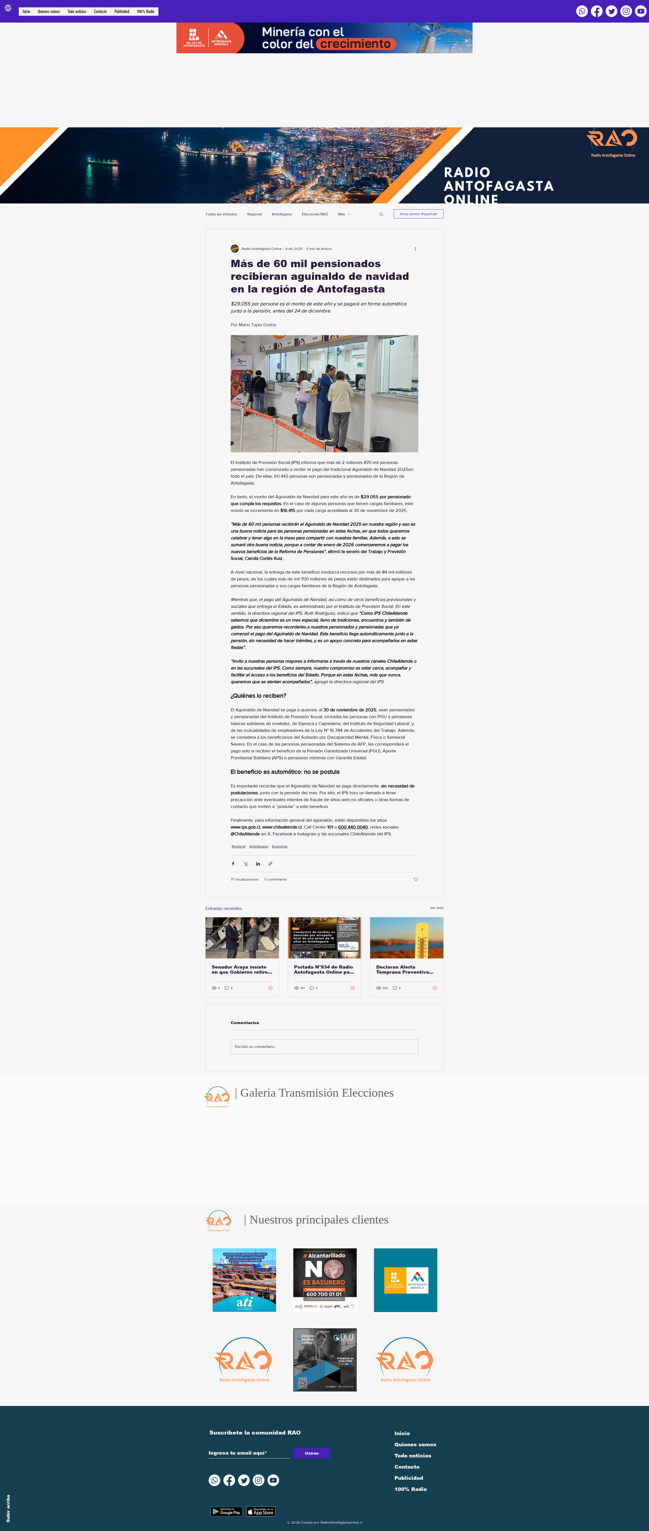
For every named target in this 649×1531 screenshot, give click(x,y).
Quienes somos (415, 1444)
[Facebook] (597, 11)
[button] (381, 214)
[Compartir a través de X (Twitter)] (245, 863)
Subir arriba (8, 1508)
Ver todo (437, 908)
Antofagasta (282, 214)
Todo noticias (412, 1455)
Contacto (407, 1467)
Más (341, 214)
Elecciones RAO (315, 214)
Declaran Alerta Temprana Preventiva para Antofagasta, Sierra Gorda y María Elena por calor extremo (406, 970)
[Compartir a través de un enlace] (270, 863)
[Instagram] (626, 11)
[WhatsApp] (582, 11)
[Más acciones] (415, 249)
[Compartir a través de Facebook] (233, 863)
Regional (254, 214)
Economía (279, 846)
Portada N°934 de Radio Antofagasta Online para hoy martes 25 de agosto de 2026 (324, 970)
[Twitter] (611, 11)
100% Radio (410, 1489)
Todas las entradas (221, 214)
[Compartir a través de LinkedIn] (258, 863)
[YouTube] (641, 11)
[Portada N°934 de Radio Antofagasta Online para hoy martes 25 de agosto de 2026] (324, 937)
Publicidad (408, 1478)
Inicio (402, 1433)
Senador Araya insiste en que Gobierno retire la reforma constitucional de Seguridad (240, 970)
